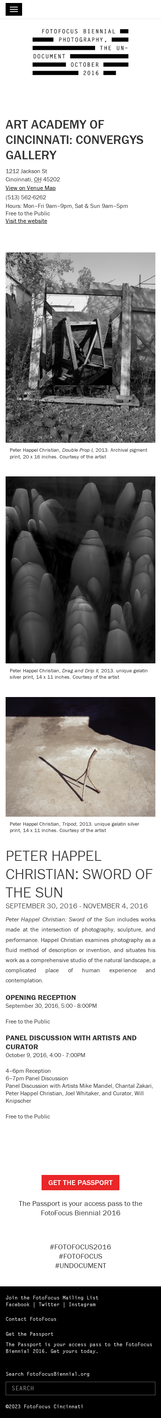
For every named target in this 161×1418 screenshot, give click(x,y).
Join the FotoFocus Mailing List (52, 1297)
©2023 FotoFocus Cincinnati (44, 1406)
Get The (80, 1182)
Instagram (82, 1304)
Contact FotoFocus (31, 1319)
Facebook (18, 1304)
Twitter (49, 1304)
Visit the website (26, 220)
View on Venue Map (31, 187)
